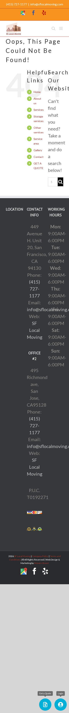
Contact (39, 156)
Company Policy (40, 556)
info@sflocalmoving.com (46, 4)
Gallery (38, 150)
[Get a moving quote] (45, 704)
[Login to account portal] (60, 704)
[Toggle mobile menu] (61, 28)
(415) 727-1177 (34, 288)
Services (39, 109)
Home (37, 92)
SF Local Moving (34, 330)
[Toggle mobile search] (53, 28)
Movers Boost (41, 563)
